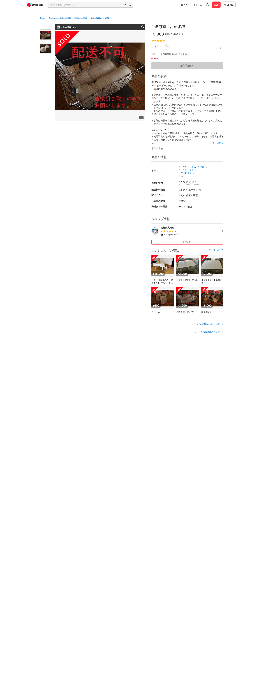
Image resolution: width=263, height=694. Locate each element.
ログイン (185, 4)
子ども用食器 (96, 17)
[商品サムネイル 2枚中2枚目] (45, 48)
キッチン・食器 (80, 17)
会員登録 (197, 4)
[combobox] (90, 5)
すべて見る (214, 249)
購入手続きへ (187, 65)
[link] (216, 250)
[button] (125, 4)
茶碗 (107, 17)
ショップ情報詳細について (207, 331)
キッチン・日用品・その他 (60, 17)
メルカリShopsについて (208, 323)
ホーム (42, 17)
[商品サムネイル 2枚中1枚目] (45, 35)
